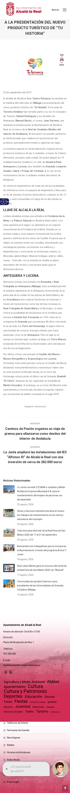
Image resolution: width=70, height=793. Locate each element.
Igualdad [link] (52, 702)
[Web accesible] (3, 201)
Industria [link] (8, 707)
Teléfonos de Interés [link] (17, 723)
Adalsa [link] (10, 745)
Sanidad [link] (50, 707)
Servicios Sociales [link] (13, 711)
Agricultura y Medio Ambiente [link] (24, 682)
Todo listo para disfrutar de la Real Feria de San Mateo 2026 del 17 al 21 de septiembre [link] (41, 532)
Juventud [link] (22, 707)
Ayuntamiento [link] (14, 687)
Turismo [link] (42, 711)
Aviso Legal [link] (13, 782)
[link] (65, 10)
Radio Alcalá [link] (13, 759)
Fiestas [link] (21, 701)
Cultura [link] (35, 686)
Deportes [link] (13, 696)
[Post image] (9, 489)
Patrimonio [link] (38, 707)
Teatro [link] (29, 711)
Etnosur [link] (49, 697)
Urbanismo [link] (55, 712)
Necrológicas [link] (13, 737)
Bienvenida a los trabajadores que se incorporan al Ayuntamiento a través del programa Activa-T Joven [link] (42, 550)
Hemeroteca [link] (40, 406)
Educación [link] (33, 697)
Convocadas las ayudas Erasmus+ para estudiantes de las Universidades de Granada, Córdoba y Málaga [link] (40, 585)
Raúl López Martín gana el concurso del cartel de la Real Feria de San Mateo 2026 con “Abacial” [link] (42, 568)
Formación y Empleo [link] (37, 702)
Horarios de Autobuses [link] (18, 752)
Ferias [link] (8, 702)
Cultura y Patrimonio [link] (25, 691)
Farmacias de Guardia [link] (18, 730)
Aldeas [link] (53, 682)
